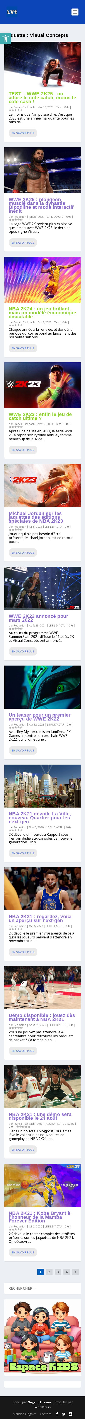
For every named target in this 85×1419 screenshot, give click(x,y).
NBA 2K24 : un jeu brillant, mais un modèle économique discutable (42, 312)
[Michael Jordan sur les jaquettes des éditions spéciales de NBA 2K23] (42, 485)
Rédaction (20, 217)
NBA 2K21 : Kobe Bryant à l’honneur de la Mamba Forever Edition (39, 1217)
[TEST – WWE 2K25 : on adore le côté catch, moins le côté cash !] (42, 64)
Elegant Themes (39, 1402)
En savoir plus (23, 133)
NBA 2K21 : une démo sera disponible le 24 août (40, 1116)
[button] (5, 38)
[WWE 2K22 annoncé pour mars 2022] (42, 588)
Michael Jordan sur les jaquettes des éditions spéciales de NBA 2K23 (36, 517)
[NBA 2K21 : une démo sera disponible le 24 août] (42, 1086)
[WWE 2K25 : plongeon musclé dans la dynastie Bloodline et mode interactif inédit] (42, 170)
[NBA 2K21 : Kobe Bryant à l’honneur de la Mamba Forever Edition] (42, 1185)
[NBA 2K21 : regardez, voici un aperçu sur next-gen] (42, 888)
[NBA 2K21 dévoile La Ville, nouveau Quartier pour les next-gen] (42, 786)
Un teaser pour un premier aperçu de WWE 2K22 (40, 717)
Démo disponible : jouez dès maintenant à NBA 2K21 (42, 1017)
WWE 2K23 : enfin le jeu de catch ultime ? (40, 416)
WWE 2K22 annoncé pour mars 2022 (38, 618)
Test (58, 107)
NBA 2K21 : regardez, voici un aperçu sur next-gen (40, 918)
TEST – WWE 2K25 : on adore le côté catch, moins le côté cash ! (42, 97)
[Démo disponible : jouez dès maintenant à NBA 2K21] (42, 987)
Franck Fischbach (24, 107)
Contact (45, 1414)
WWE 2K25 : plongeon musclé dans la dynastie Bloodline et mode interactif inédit (41, 205)
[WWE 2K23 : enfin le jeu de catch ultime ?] (42, 385)
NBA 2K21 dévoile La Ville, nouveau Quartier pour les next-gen (40, 817)
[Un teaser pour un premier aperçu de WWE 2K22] (42, 687)
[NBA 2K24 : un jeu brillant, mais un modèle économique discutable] (42, 280)
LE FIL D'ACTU (55, 217)
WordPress (43, 1407)
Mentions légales (25, 1414)
